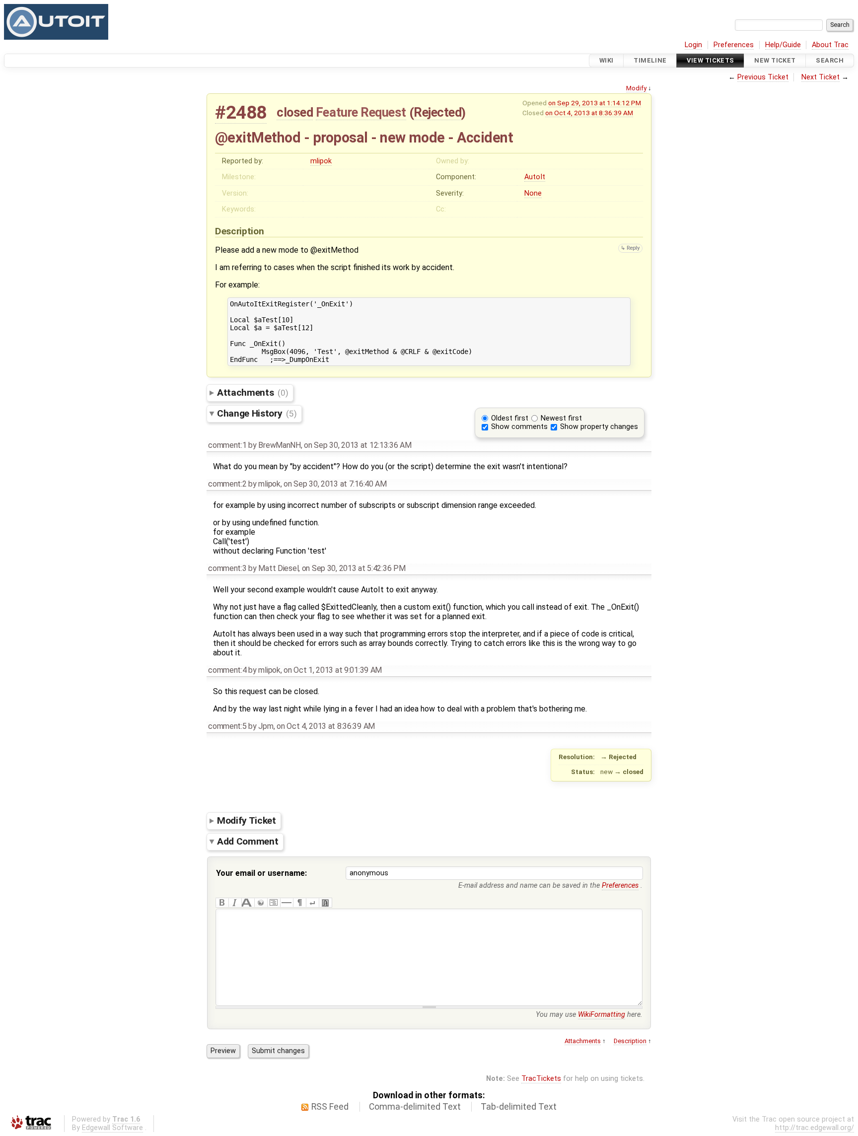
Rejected (437, 112)
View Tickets (710, 60)
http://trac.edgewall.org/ (814, 1128)
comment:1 (227, 445)
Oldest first (509, 418)
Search (830, 60)
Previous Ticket (762, 77)
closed (295, 112)
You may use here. (589, 1014)
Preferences (734, 45)
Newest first (561, 418)
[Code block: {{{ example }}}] (273, 902)
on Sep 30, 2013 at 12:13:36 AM (357, 445)
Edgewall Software (112, 1128)
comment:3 (227, 568)
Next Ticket (820, 77)
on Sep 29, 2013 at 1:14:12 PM (594, 103)
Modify (636, 88)
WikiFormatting (601, 1014)
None (533, 193)
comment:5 (227, 726)
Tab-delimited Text (519, 1107)
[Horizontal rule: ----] (286, 902)
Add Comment (247, 841)
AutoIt (534, 177)
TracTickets (541, 1078)
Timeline (650, 60)
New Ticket (774, 60)
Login (693, 45)
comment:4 (227, 670)
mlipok (321, 161)
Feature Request (361, 112)
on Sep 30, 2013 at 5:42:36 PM (354, 568)
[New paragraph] (299, 902)
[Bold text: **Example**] (221, 902)
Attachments (252, 392)
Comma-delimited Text (415, 1107)
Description (630, 1041)
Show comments (519, 427)
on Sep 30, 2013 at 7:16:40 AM (335, 484)
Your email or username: (261, 873)
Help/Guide (783, 45)
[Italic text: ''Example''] (234, 902)
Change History (256, 413)
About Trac (830, 45)
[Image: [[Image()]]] (325, 902)
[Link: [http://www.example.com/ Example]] (260, 902)
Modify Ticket (246, 820)
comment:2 (227, 484)
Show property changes (599, 427)
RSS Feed (330, 1107)
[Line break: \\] (312, 902)
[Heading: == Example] (247, 902)
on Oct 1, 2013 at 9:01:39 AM (333, 670)
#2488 (241, 112)
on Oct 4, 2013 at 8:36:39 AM (589, 113)
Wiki (606, 60)
